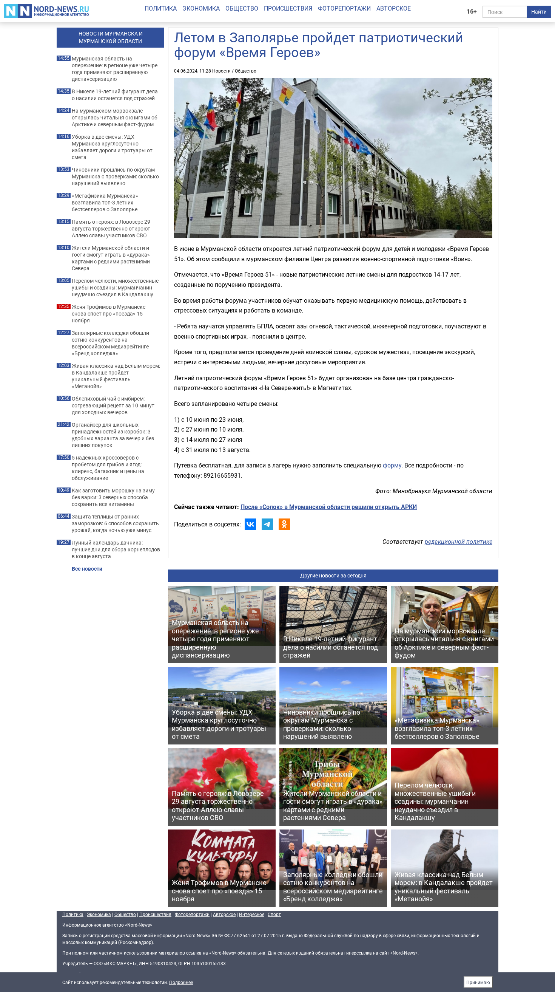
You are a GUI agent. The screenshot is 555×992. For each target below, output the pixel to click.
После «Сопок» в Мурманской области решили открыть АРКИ (328, 507)
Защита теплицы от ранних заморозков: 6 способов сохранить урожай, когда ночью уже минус (115, 523)
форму (392, 465)
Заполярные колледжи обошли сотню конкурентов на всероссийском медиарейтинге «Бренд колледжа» (110, 343)
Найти (539, 11)
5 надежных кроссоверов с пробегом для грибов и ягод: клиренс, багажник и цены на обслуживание (108, 467)
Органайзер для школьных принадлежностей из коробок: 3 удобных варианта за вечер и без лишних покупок (113, 435)
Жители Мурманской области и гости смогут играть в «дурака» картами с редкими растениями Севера (111, 258)
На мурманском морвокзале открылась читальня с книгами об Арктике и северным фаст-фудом (114, 117)
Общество (241, 8)
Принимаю (478, 982)
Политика (161, 8)
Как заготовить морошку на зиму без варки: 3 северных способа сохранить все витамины (113, 497)
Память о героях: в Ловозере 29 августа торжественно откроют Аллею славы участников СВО (111, 228)
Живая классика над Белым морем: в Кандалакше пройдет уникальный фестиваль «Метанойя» (116, 376)
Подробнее (181, 982)
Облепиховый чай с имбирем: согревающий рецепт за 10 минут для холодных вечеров (113, 405)
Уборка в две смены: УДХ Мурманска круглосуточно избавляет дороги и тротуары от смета (112, 147)
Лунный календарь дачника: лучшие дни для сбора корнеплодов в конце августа (116, 549)
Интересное (251, 914)
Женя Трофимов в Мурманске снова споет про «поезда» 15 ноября (108, 313)
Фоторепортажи (344, 8)
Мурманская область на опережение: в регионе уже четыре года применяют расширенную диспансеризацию (114, 68)
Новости (221, 71)
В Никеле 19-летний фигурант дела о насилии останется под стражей (115, 95)
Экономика (201, 8)
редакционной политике (458, 541)
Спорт (274, 914)
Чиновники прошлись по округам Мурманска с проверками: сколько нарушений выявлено (115, 176)
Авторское (393, 8)
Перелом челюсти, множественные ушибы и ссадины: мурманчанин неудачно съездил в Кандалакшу (115, 287)
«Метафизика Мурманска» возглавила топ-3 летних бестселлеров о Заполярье (105, 202)
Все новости (87, 568)
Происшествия (288, 8)
